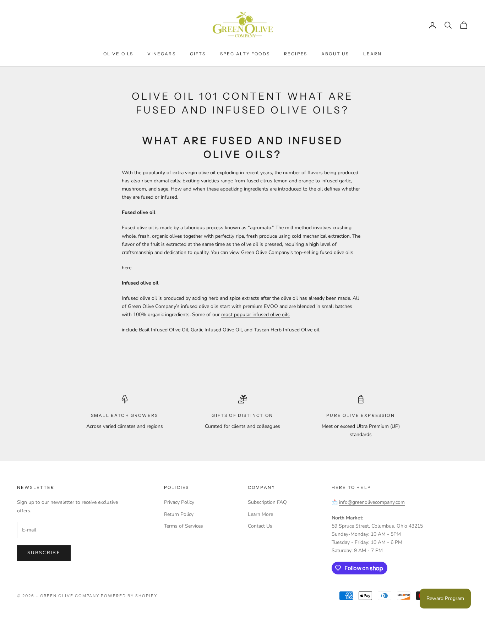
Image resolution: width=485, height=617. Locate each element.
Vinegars (161, 53)
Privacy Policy (179, 502)
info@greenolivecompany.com (372, 502)
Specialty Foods (245, 53)
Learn (372, 53)
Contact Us (260, 526)
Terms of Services (183, 526)
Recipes (295, 53)
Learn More (260, 514)
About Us (335, 53)
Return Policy (179, 514)
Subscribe (43, 553)
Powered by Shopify (129, 595)
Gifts (198, 53)
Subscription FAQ (267, 502)
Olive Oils (118, 53)
